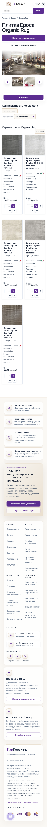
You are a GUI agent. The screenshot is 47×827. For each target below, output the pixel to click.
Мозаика (11, 541)
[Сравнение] (39, 4)
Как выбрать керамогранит (31, 591)
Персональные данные (13, 612)
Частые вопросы (14, 619)
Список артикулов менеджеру (30, 615)
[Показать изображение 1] (17, 81)
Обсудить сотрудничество (23, 699)
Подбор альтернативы (31, 550)
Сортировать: (7, 116)
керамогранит (10, 111)
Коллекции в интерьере (30, 583)
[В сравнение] (14, 211)
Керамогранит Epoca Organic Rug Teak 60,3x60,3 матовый (11, 333)
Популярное (12, 565)
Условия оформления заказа (12, 602)
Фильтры (24, 97)
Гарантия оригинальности (14, 593)
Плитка (10, 535)
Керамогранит (13, 529)
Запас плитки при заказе (31, 600)
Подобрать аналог (23, 735)
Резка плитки (31, 535)
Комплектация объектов (31, 569)
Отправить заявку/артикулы (23, 45)
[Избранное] (35, 4)
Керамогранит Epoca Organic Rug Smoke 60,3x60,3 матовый (33, 248)
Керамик (17, 749)
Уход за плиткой (32, 607)
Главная (5, 18)
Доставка (11, 586)
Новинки (10, 553)
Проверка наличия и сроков (29, 559)
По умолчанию (22, 117)
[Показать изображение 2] (29, 81)
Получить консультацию (23, 38)
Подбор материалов (30, 542)
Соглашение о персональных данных (22, 802)
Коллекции (11, 547)
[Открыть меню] (4, 4)
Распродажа (12, 559)
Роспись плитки (32, 529)
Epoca (13, 18)
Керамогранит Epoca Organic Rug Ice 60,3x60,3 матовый (34, 162)
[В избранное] (10, 211)
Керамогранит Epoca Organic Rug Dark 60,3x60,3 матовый (11, 163)
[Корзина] (43, 4)
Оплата (10, 580)
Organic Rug (8, 181)
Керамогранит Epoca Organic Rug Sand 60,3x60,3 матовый (11, 248)
